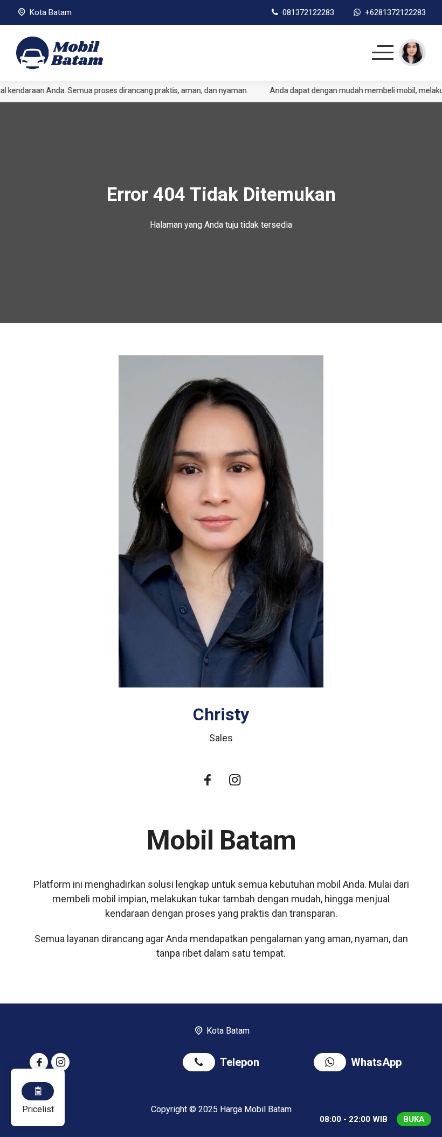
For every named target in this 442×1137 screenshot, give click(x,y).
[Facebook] (207, 781)
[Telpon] (201, 1063)
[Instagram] (234, 781)
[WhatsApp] (332, 1063)
